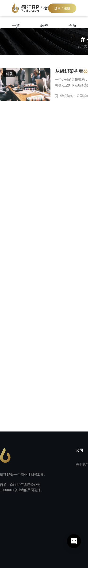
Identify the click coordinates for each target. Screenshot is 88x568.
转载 (9, 74)
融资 (44, 25)
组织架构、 (68, 96)
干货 (16, 25)
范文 (44, 8)
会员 (72, 25)
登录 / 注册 (62, 8)
